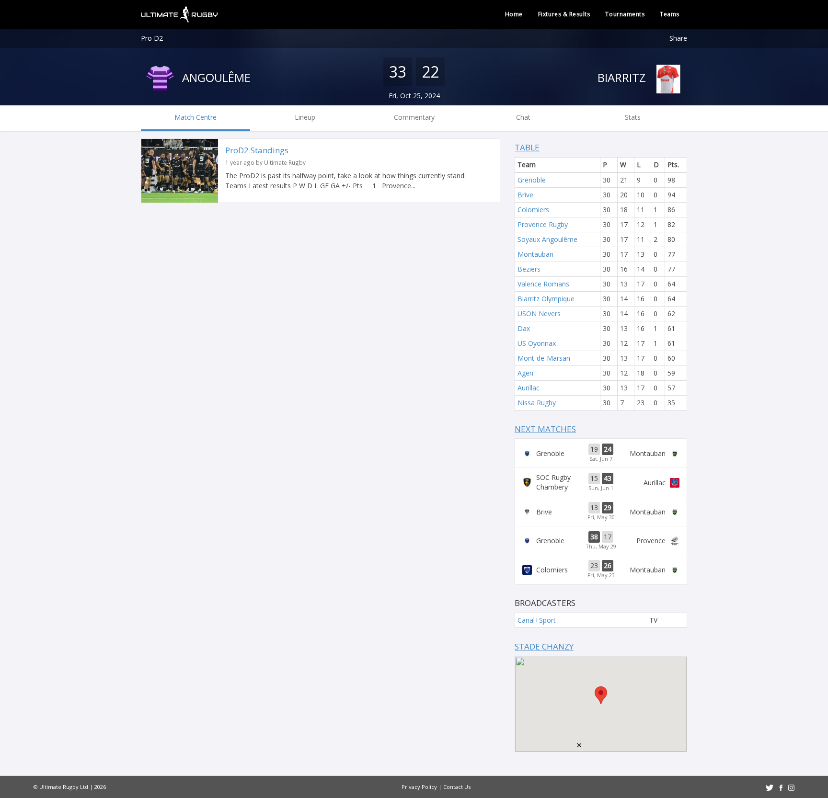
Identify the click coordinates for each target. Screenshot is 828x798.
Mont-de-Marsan (544, 358)
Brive (525, 194)
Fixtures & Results (564, 14)
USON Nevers (539, 313)
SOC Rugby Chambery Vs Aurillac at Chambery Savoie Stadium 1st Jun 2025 (601, 482)
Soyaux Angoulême (547, 239)
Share (678, 38)
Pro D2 (152, 38)
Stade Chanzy (544, 646)
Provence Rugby (543, 224)
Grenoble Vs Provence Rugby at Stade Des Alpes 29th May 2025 (601, 540)
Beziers (529, 269)
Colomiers (533, 209)
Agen (525, 372)
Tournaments (624, 14)
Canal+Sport (537, 620)
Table (527, 147)
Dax (524, 328)
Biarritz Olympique (546, 298)
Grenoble (532, 179)
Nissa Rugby (537, 402)
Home (514, 14)
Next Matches (545, 428)
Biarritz (623, 77)
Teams (669, 14)
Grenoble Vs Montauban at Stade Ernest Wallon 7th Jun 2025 (601, 453)
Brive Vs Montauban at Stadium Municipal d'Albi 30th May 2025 (601, 511)
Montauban (535, 254)
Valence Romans (543, 283)
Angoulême (215, 77)
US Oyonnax (537, 343)
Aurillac (529, 387)
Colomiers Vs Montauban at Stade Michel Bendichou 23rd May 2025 (601, 569)
